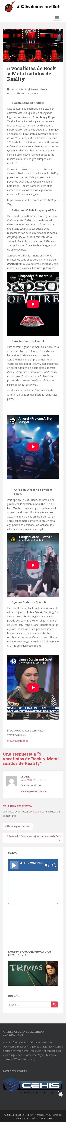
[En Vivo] (14, 865)
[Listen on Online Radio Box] (54, 865)
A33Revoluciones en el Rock (18, 1114)
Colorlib (18, 1118)
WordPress (46, 1118)
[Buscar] (54, 1004)
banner (35, 93)
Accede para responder (33, 791)
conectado (35, 811)
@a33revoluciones (17, 740)
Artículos (25, 93)
